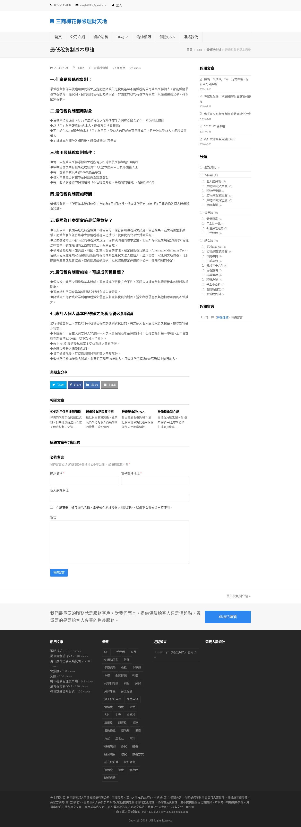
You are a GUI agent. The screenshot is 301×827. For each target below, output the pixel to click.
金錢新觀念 (213, 289)
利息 (127, 683)
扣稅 (135, 722)
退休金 (108, 770)
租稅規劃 (110, 746)
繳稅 (124, 754)
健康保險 (110, 667)
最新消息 (210, 167)
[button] (58, 385)
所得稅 (122, 722)
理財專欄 (212, 256)
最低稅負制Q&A (133, 411)
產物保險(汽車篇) (217, 186)
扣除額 (125, 730)
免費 (107, 675)
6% (106, 651)
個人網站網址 (59, 490)
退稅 (121, 770)
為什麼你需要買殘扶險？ (220, 139)
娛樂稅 (131, 714)
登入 (119, 5)
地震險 (54, 671)
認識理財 (212, 275)
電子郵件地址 (131, 473)
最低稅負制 (101, 68)
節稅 (124, 746)
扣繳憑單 (110, 730)
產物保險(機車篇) (217, 195)
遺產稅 (133, 770)
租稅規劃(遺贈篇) (217, 251)
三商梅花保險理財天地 (81, 21)
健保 (127, 659)
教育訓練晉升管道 (62, 691)
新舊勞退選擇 (215, 228)
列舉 (135, 675)
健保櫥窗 (212, 218)
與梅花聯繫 (227, 617)
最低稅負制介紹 (168, 411)
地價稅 (108, 707)
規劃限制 (129, 762)
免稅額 (136, 667)
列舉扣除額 (111, 683)
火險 (53, 676)
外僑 (132, 707)
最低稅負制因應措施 (100, 411)
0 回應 (121, 68)
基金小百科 (213, 284)
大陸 (107, 714)
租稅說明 (212, 270)
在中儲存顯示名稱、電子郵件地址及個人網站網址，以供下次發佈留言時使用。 (114, 507)
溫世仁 (119, 738)
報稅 (121, 707)
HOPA (80, 68)
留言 (53, 517)
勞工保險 (126, 691)
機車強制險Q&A (61, 656)
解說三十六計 (215, 265)
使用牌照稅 (111, 659)
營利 (132, 738)
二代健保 (212, 233)
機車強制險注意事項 (64, 681)
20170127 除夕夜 (214, 126)
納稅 (135, 746)
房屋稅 (108, 722)
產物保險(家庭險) (217, 200)
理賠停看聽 (213, 190)
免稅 (124, 667)
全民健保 (121, 675)
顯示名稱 (57, 473)
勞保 (138, 683)
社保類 (208, 212)
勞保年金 (110, 691)
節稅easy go (213, 246)
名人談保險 (213, 181)
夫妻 (118, 714)
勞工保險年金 (112, 699)
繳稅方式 (138, 754)
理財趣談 (212, 279)
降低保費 (110, 777)
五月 (133, 651)
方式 (107, 738)
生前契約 (212, 261)
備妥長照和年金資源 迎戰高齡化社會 (227, 114)
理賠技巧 (56, 651)
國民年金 (132, 699)
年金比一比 (213, 223)
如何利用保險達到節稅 (65, 411)
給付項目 (110, 754)
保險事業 (212, 204)
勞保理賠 (222, 317)
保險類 (208, 175)
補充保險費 (111, 762)
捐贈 (138, 730)
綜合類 (208, 240)
